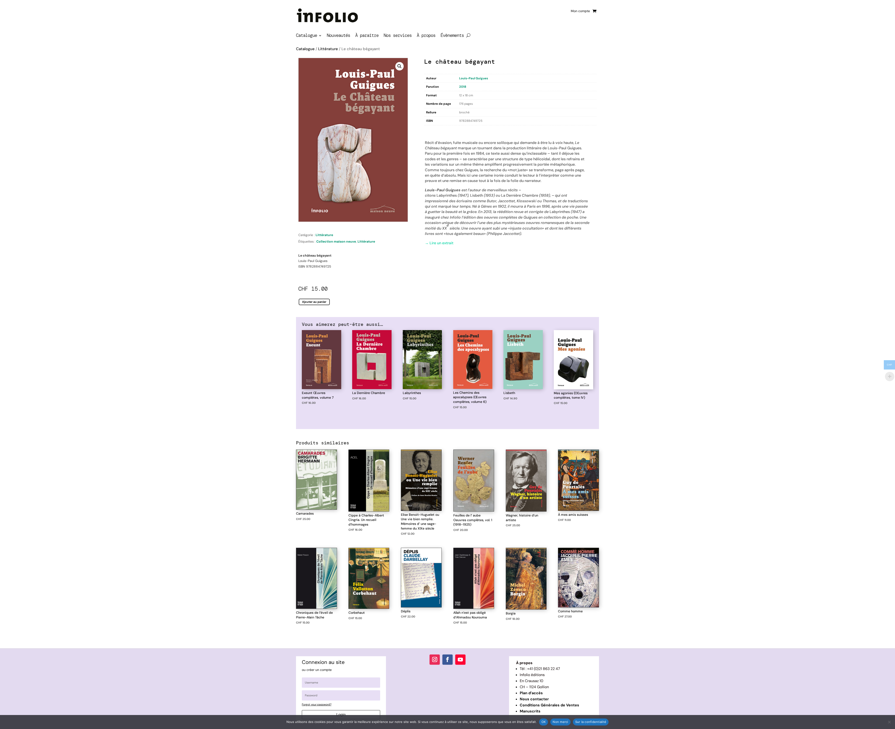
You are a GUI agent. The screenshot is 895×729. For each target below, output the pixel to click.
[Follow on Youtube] (460, 660)
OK (543, 722)
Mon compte (580, 11)
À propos (426, 36)
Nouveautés (338, 36)
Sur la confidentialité (590, 722)
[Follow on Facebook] (447, 660)
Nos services (398, 36)
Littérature (328, 48)
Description (434, 130)
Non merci (560, 722)
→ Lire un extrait (439, 243)
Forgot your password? (316, 704)
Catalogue (306, 36)
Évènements (452, 36)
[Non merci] (889, 722)
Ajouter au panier (314, 302)
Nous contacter (534, 699)
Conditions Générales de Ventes (549, 705)
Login (341, 715)
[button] (399, 66)
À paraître (367, 36)
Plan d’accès (531, 693)
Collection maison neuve (336, 241)
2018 (462, 87)
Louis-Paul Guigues (473, 78)
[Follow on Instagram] (435, 660)
